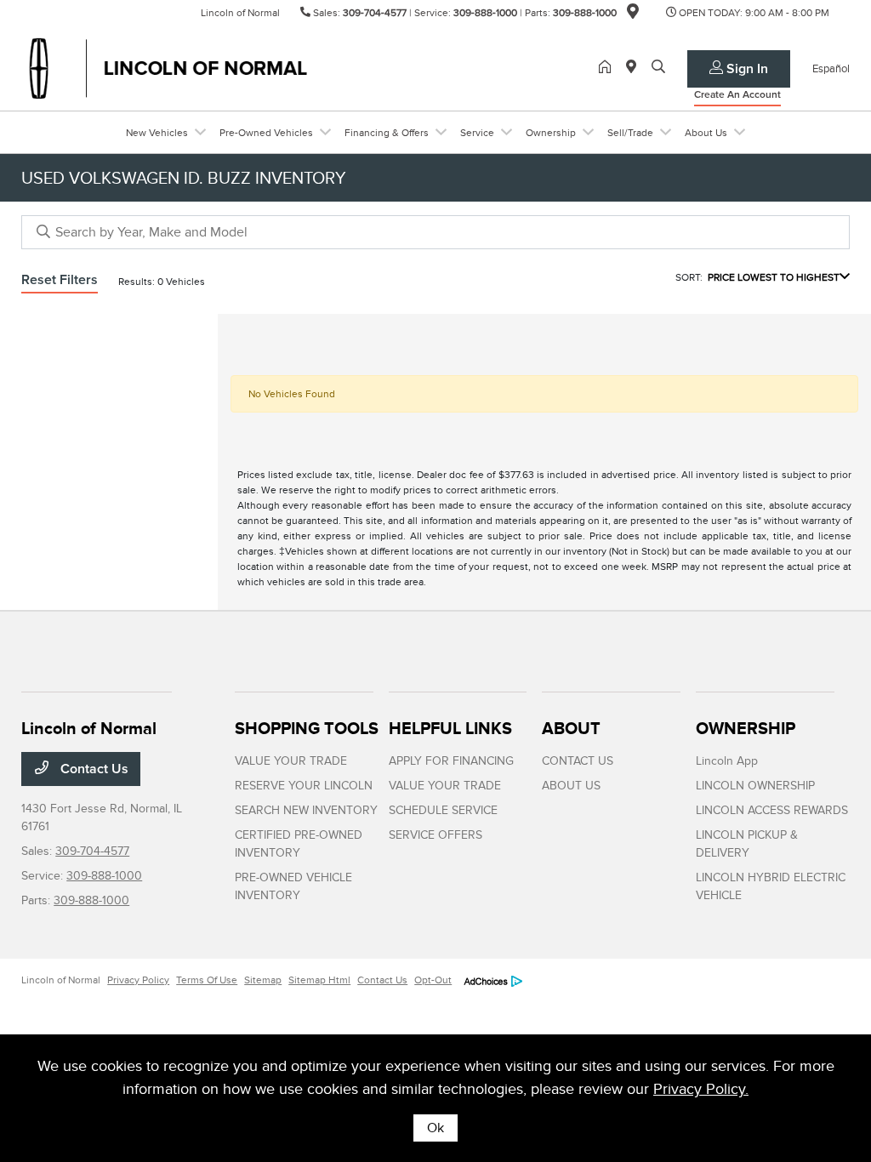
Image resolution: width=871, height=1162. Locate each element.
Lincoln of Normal (60, 980)
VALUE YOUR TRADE (291, 761)
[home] (608, 68)
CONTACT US (577, 761)
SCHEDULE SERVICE (443, 810)
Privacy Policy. (701, 1088)
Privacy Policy (138, 980)
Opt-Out (433, 980)
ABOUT (571, 728)
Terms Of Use (206, 980)
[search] (658, 68)
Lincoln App (727, 761)
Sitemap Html (319, 980)
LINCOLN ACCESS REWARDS (772, 810)
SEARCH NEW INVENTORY (306, 810)
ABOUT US (571, 785)
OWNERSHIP (745, 728)
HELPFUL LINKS (450, 728)
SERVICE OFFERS (435, 835)
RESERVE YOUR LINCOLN (304, 785)
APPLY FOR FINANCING (451, 761)
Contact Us (92, 769)
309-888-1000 (485, 13)
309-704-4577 (375, 13)
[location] (633, 14)
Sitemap (263, 980)
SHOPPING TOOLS (307, 728)
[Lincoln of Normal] (167, 67)
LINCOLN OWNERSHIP (755, 785)
